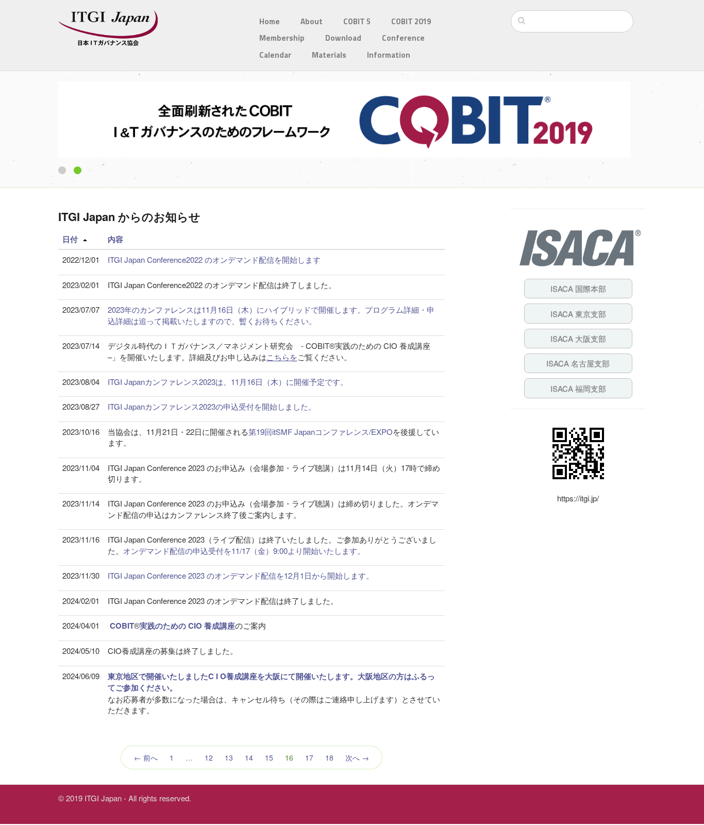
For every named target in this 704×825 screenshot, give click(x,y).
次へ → (357, 757)
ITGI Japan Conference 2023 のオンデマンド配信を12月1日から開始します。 (241, 575)
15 (269, 757)
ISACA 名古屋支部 (578, 363)
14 (249, 757)
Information (388, 55)
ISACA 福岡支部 (578, 388)
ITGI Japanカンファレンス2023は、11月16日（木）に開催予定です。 (228, 381)
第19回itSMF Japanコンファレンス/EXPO (320, 431)
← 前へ (146, 757)
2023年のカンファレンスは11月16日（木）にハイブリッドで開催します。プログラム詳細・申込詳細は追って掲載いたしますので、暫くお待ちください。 (271, 315)
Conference (403, 38)
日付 (70, 239)
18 (329, 757)
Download (343, 38)
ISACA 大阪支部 (578, 338)
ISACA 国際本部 (578, 288)
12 (209, 757)
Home (269, 21)
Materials (329, 55)
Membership (282, 38)
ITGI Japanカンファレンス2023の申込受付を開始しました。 (212, 406)
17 (309, 757)
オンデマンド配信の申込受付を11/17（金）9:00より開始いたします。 (244, 550)
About (311, 21)
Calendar (275, 55)
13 (229, 757)
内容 (115, 239)
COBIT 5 (357, 21)
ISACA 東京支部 (578, 313)
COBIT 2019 (411, 21)
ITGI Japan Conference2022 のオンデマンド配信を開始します (214, 259)
